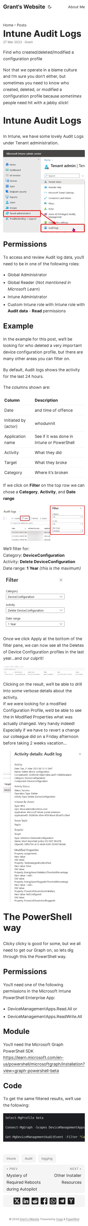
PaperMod (72, 1219)
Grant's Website (24, 6)
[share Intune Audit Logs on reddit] (35, 1201)
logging (47, 1158)
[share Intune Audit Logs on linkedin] (26, 1201)
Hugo (59, 1219)
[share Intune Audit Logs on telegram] (62, 1201)
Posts (21, 25)
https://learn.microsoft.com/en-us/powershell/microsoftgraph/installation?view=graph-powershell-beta (44, 1064)
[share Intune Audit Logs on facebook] (44, 1201)
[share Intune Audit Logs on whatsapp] (53, 1201)
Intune (11, 1158)
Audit (28, 1158)
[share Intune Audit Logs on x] (17, 1201)
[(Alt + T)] (49, 7)
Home (8, 25)
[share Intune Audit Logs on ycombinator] (71, 1201)
